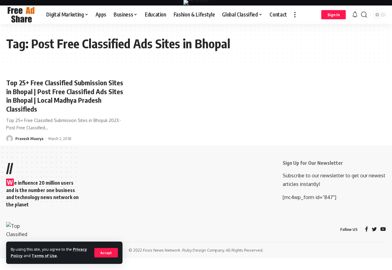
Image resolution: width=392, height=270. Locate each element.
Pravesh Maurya (29, 138)
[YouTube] (383, 229)
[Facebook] (366, 229)
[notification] (355, 14)
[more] (295, 15)
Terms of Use (44, 255)
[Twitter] (374, 229)
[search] (364, 15)
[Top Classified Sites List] (21, 15)
